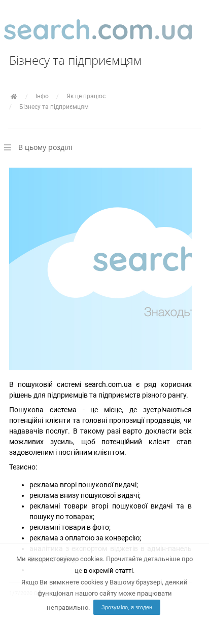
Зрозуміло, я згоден (126, 607)
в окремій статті (108, 570)
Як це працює (86, 96)
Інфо (42, 96)
